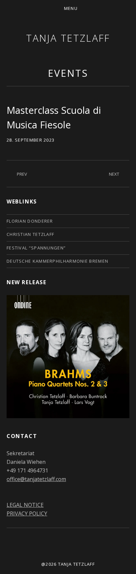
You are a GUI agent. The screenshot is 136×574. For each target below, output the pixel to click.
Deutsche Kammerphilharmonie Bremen (57, 261)
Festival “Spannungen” (36, 248)
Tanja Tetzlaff (68, 37)
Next (114, 174)
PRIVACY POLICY (27, 513)
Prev (22, 174)
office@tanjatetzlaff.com (36, 479)
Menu (71, 8)
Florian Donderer (30, 221)
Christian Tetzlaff (30, 234)
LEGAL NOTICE (25, 504)
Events (68, 72)
